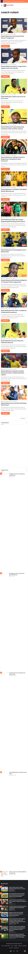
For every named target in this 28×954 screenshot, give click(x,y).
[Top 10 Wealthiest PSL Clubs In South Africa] (4, 821)
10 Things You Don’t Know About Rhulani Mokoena (16, 574)
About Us (11, 947)
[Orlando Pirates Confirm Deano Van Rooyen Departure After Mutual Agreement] (4, 908)
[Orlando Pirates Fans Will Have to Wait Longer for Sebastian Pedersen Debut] (4, 901)
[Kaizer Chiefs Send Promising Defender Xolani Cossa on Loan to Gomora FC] (4, 889)
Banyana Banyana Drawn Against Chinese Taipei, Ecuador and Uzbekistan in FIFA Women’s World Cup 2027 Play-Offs (17, 921)
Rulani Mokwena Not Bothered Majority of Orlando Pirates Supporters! (14, 281)
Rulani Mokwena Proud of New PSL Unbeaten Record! (12, 341)
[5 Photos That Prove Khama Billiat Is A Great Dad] (4, 874)
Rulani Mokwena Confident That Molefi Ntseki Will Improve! (14, 190)
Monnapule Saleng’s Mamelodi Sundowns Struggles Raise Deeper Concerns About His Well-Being (17, 936)
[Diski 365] (8, 5)
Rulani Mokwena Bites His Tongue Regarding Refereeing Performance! (13, 220)
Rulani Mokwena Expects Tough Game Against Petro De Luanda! (13, 67)
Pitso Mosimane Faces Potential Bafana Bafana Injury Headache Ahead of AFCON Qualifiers (17, 895)
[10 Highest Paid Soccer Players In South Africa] (4, 522)
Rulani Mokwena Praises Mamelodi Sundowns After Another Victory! (12, 128)
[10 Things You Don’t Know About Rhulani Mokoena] (4, 622)
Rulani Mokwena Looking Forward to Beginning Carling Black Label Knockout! (13, 159)
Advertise (25, 945)
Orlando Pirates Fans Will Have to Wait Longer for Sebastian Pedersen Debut (17, 901)
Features (20, 945)
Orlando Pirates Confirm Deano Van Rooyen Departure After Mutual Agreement (17, 908)
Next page (23, 418)
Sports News (7, 945)
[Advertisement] (11, 445)
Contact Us (16, 947)
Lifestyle (15, 945)
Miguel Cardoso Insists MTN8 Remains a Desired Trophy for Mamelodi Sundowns (16, 914)
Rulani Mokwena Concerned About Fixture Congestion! (12, 37)
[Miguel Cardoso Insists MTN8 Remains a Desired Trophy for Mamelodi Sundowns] (4, 914)
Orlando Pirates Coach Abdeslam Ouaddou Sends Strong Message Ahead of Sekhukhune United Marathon (17, 928)
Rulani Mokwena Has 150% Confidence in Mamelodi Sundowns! (13, 311)
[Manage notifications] (25, 951)
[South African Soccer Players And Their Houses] (4, 721)
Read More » (5, 46)
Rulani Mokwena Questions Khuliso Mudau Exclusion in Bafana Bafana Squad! (12, 373)
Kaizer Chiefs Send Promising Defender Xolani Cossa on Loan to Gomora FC (17, 889)
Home (2, 945)
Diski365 (3, 34)
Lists (12, 945)
